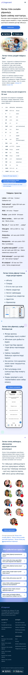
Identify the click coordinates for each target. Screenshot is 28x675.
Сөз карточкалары (20, 622)
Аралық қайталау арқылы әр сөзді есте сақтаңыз (12, 185)
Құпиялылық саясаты (20, 646)
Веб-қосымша (18, 632)
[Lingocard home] (6, 2)
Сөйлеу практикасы (9, 530)
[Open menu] (25, 2)
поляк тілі (10, 85)
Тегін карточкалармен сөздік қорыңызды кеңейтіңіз (11, 181)
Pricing (17, 641)
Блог (16, 639)
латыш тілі (18, 83)
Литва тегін (10, 27)
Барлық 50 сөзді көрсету (10, 176)
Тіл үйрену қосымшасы (14, 387)
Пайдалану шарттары (20, 648)
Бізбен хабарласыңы (20, 643)
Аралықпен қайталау (20, 625)
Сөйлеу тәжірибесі (20, 627)
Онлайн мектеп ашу (6, 625)
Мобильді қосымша (20, 629)
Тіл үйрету (4, 622)
